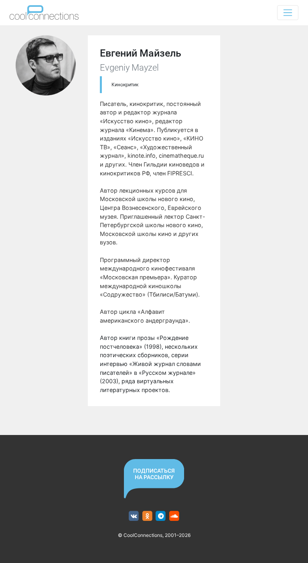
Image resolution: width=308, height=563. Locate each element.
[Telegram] (161, 516)
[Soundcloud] (174, 516)
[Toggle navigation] (287, 12)
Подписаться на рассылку (154, 473)
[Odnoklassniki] (147, 516)
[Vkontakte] (134, 516)
